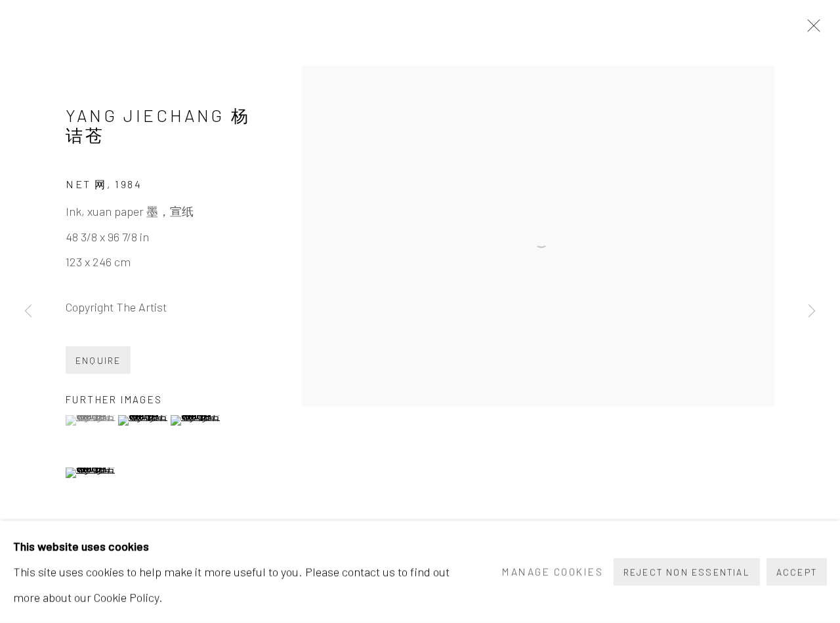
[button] (90, 420)
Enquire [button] (98, 360)
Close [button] (810, 29)
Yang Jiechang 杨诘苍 (158, 124)
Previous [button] (28, 312)
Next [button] (812, 312)
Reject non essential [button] (686, 572)
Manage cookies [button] (552, 571)
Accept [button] (796, 572)
